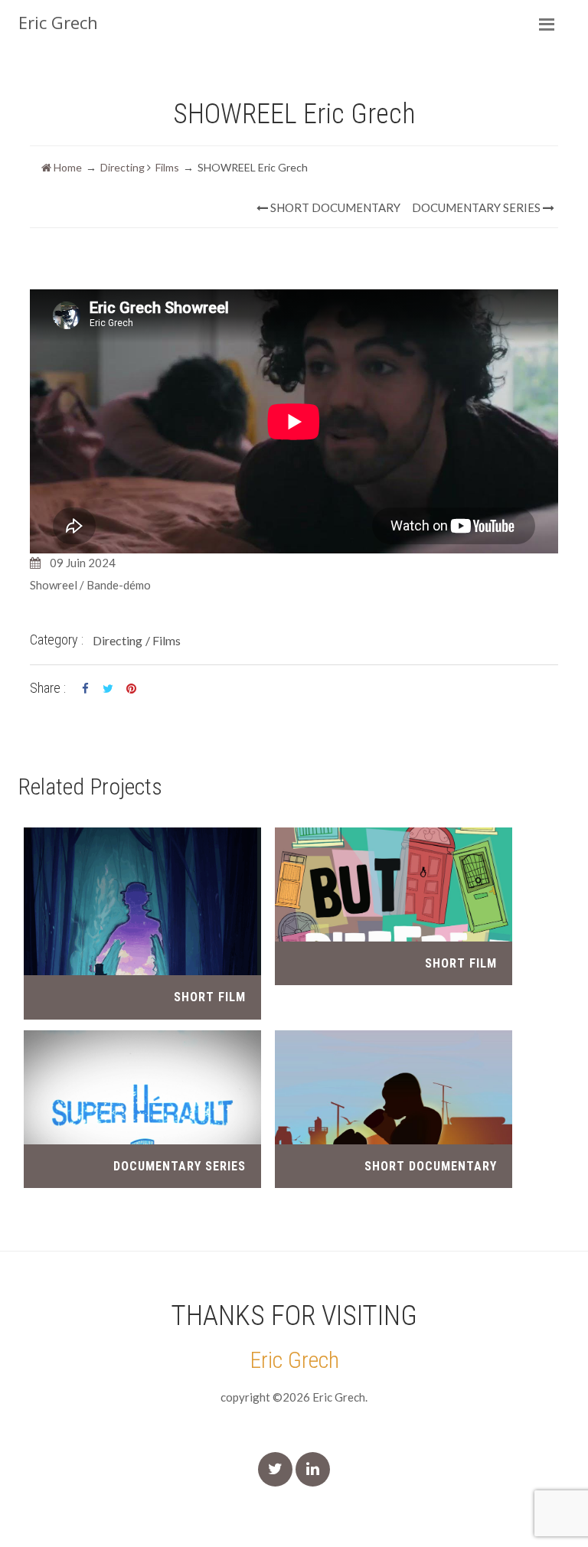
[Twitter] (275, 1469)
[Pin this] (130, 688)
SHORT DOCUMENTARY (334, 207)
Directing (122, 167)
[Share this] (85, 688)
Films (167, 167)
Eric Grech (294, 1359)
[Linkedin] (313, 1469)
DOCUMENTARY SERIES (477, 207)
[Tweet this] (107, 688)
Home (66, 167)
